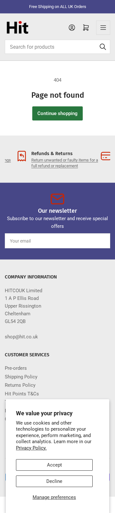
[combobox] (57, 47)
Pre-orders (16, 368)
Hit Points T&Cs (22, 394)
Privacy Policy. (31, 448)
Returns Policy (20, 385)
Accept (54, 465)
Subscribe (93, 241)
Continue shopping (57, 113)
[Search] (103, 47)
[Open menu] (103, 28)
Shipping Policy (21, 377)
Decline (54, 481)
